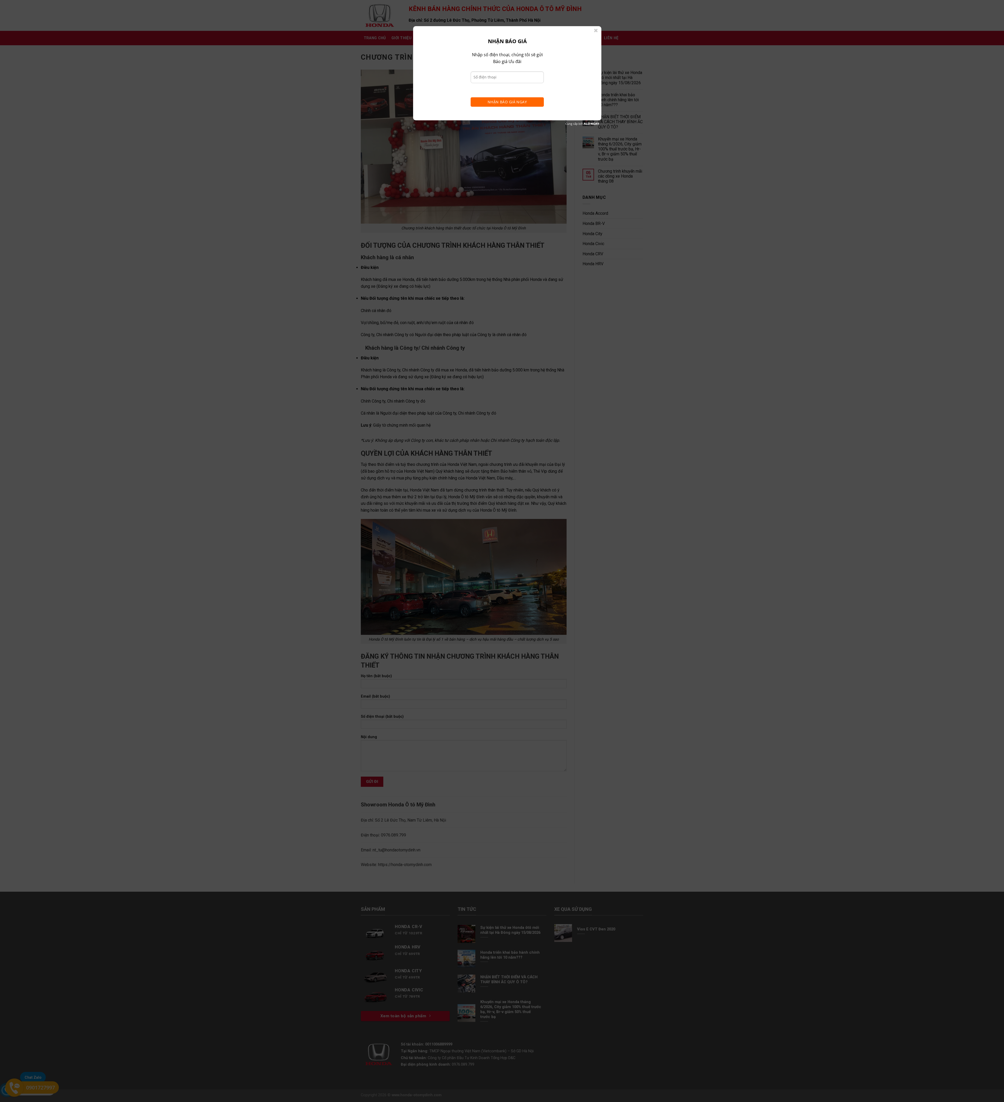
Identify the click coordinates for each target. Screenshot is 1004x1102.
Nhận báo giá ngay (507, 101)
